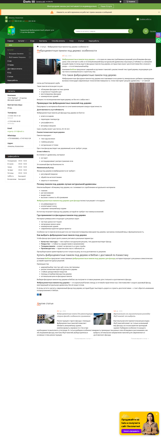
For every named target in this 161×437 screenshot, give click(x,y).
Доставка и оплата (14, 69)
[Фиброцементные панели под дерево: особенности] (48, 67)
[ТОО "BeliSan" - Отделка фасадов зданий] (11, 31)
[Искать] (130, 31)
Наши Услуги (106, 6)
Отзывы (10, 65)
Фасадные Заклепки (16, 53)
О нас (32, 41)
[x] (40, 295)
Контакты (43, 41)
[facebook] (38, 295)
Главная (10, 41)
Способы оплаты (58, 41)
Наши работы (94, 41)
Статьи (81, 41)
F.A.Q (71, 41)
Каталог (21, 41)
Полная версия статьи (82, 338)
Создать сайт (40, 1)
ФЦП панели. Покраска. (17, 57)
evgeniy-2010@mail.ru (16, 131)
